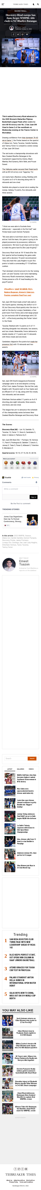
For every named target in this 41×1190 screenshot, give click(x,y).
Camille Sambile (17, 538)
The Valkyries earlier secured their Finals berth (20, 169)
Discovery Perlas (8, 540)
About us (9, 1180)
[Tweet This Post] (18, 34)
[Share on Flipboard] (22, 34)
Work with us (30, 1180)
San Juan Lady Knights (28, 543)
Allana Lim (6, 538)
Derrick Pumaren (30, 538)
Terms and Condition (26, 1182)
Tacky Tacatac (23, 545)
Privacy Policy (13, 1182)
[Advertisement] (20, 90)
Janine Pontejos (22, 540)
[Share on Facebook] (14, 34)
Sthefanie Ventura (9, 545)
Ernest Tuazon (21, 27)
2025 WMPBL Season (22, 536)
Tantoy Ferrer (7, 547)
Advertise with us (19, 1180)
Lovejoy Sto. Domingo (10, 543)
